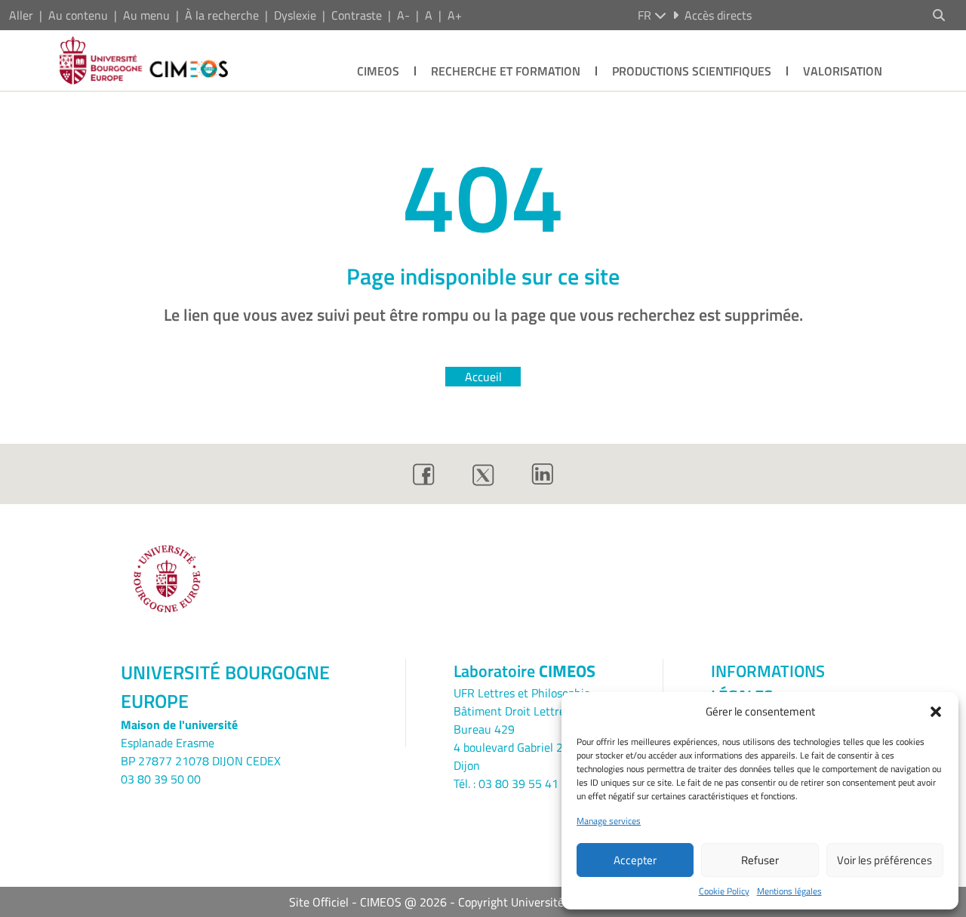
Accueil (483, 377)
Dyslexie (295, 15)
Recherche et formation (505, 70)
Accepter (635, 860)
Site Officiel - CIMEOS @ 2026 (368, 902)
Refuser (760, 860)
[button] (935, 711)
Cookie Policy (724, 891)
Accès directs (718, 15)
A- (403, 15)
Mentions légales (789, 891)
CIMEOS (378, 70)
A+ (455, 15)
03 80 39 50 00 (161, 779)
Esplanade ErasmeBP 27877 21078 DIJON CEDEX (201, 752)
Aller (21, 15)
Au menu (146, 15)
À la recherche (222, 15)
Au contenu (78, 15)
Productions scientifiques (691, 70)
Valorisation (842, 70)
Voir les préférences (884, 860)
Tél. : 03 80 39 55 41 (506, 783)
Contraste (356, 15)
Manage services (609, 821)
